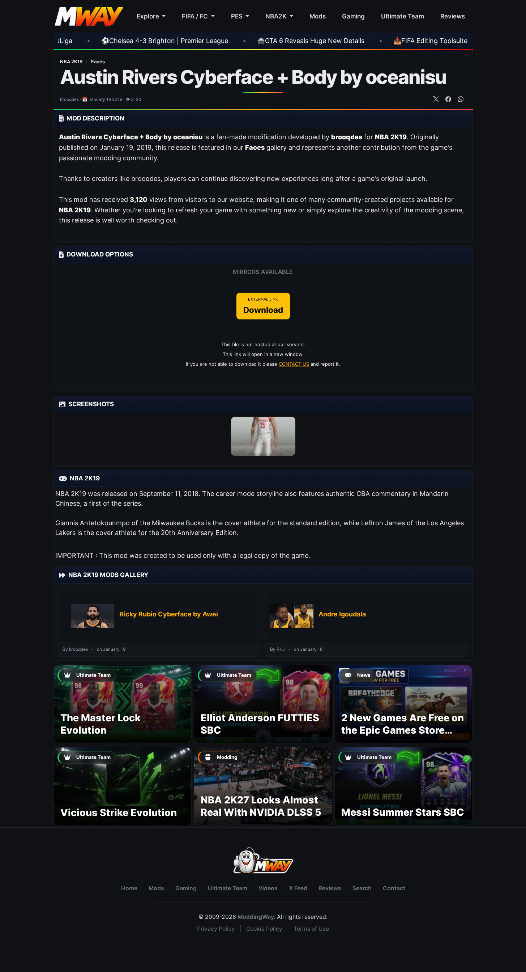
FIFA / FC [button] (195, 16)
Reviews (452, 16)
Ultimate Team (402, 16)
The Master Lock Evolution (100, 724)
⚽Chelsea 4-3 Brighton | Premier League (98, 40)
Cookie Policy (264, 928)
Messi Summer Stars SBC (402, 812)
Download (263, 306)
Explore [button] (149, 16)
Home (129, 888)
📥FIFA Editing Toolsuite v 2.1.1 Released (388, 40)
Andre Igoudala (342, 614)
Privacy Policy (216, 928)
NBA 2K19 (72, 61)
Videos (268, 888)
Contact (394, 888)
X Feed (298, 888)
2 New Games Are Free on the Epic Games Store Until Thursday (402, 730)
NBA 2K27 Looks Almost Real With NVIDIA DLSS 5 (261, 806)
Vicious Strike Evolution (118, 813)
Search (362, 888)
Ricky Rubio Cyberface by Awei (168, 614)
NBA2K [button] (276, 16)
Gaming (353, 16)
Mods (317, 16)
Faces (98, 61)
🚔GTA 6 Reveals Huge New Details (244, 40)
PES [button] (237, 16)
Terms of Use (311, 928)
